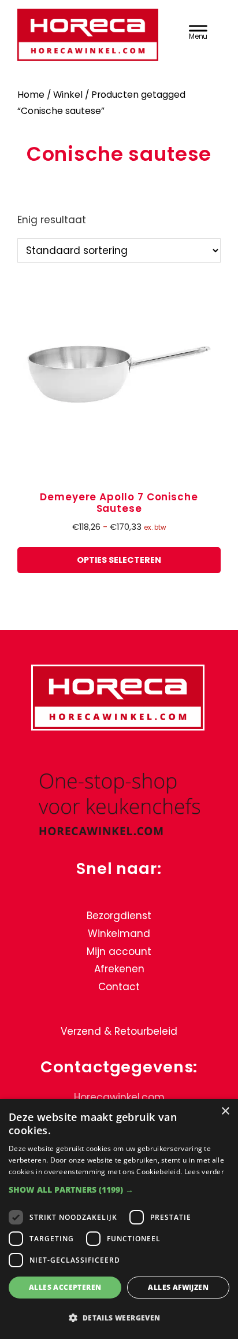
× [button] (225, 1111)
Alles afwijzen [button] (178, 1287)
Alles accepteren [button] (65, 1287)
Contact (119, 987)
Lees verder (204, 1171)
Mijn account (119, 951)
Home (30, 94)
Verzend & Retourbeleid (119, 1031)
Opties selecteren (119, 560)
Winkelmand (119, 933)
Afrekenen (119, 969)
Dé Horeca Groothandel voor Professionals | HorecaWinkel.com (89, 36)
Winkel (68, 94)
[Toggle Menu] (198, 30)
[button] (119, 1189)
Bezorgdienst (119, 916)
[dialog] (119, 1219)
